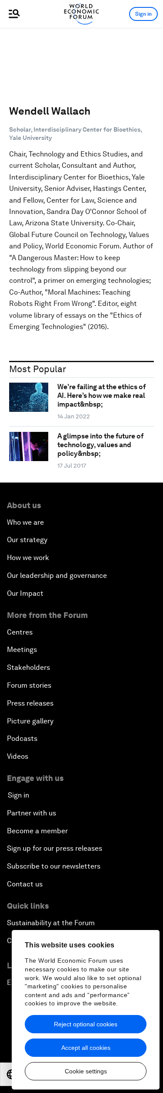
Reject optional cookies (85, 1024)
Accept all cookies (85, 1047)
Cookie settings (86, 1071)
